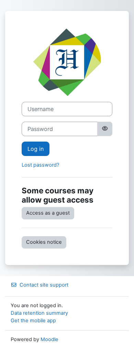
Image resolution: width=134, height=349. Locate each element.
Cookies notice (44, 242)
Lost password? (40, 165)
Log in (35, 148)
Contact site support (44, 285)
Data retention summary (39, 313)
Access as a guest (48, 213)
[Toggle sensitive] (104, 129)
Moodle (49, 339)
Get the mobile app (33, 320)
